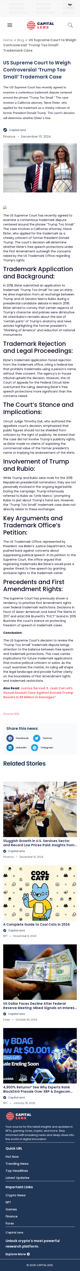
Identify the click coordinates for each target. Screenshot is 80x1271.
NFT (8, 1202)
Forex (10, 1223)
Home (8, 40)
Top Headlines (17, 1171)
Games (11, 1209)
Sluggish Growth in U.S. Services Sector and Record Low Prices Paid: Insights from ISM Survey (38, 845)
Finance (11, 1216)
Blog (20, 40)
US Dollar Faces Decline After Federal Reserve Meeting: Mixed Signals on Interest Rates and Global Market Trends (39, 1007)
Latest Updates (17, 1178)
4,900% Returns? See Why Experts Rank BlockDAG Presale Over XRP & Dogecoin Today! (36, 1091)
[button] (18, 738)
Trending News (17, 1164)
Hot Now (12, 1157)
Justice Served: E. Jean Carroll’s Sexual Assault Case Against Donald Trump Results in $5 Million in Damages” (38, 692)
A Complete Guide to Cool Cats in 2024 (36, 924)
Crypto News (16, 1195)
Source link (11, 714)
